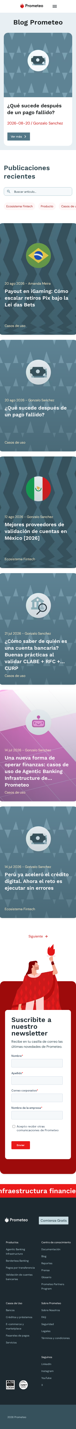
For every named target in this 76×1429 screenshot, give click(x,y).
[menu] (55, 6)
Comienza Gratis (54, 1220)
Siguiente (35, 936)
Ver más (16, 136)
